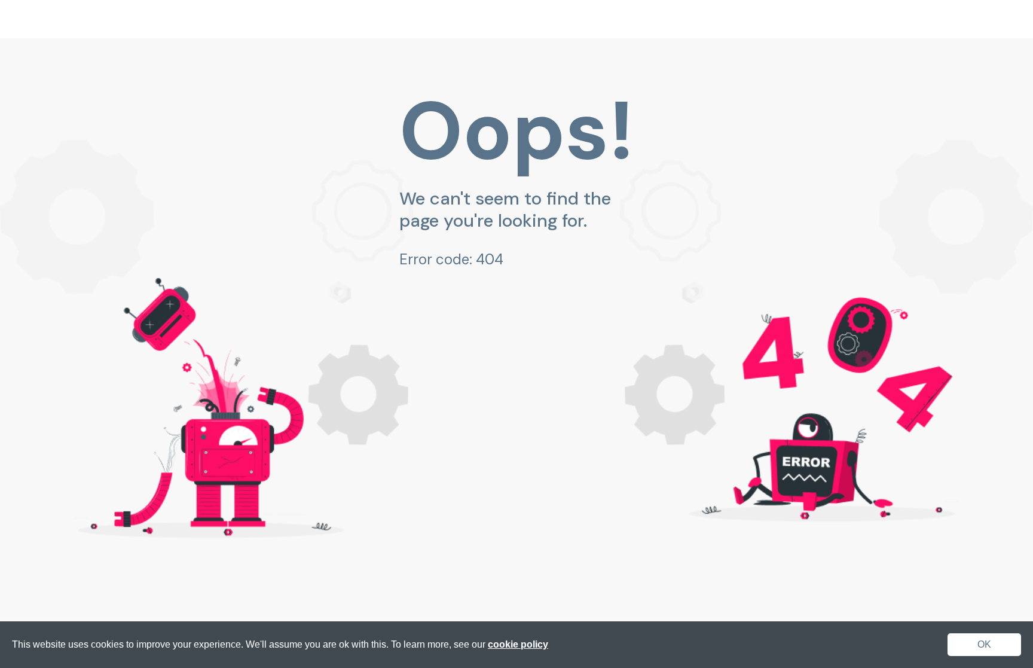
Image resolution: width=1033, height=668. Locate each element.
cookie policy (518, 644)
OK (984, 644)
